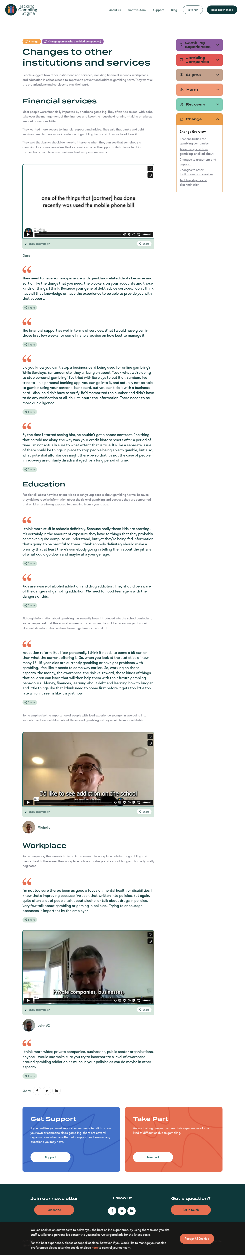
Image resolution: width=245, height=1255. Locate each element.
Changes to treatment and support (198, 161)
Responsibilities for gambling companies (194, 141)
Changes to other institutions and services (196, 172)
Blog (174, 9)
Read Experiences (222, 9)
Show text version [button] (39, 244)
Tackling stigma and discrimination (193, 182)
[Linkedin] (131, 1211)
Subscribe (54, 1209)
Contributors (137, 9)
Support (158, 9)
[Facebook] (112, 1211)
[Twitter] (122, 1211)
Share (146, 243)
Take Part (192, 9)
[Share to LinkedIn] (56, 1091)
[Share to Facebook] (37, 1091)
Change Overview (193, 131)
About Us (115, 9)
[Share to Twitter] (47, 1091)
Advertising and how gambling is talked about (197, 151)
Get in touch (191, 1209)
